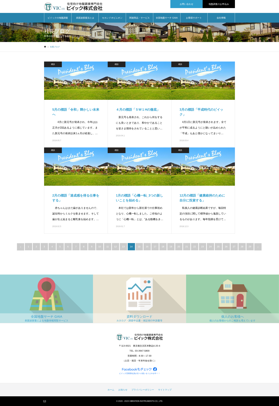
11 (107, 246)
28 (242, 246)
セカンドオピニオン (112, 17)
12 (115, 246)
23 (202, 246)
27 (234, 246)
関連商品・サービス (139, 17)
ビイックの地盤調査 (58, 17)
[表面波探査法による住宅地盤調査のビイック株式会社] (73, 6)
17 (155, 246)
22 (194, 246)
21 (186, 246)
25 (218, 246)
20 (178, 246)
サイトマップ (165, 389)
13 (123, 246)
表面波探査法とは (85, 17)
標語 (53, 64)
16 (147, 246)
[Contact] (44, 401)
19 (171, 246)
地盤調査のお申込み (219, 4)
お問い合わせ (186, 4)
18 (163, 246)
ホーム (111, 389)
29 (250, 246)
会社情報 (221, 17)
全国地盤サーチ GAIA (167, 17)
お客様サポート (194, 17)
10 (99, 246)
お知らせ (122, 389)
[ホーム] (45, 47)
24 (210, 246)
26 (226, 246)
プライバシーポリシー (142, 389)
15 (139, 246)
